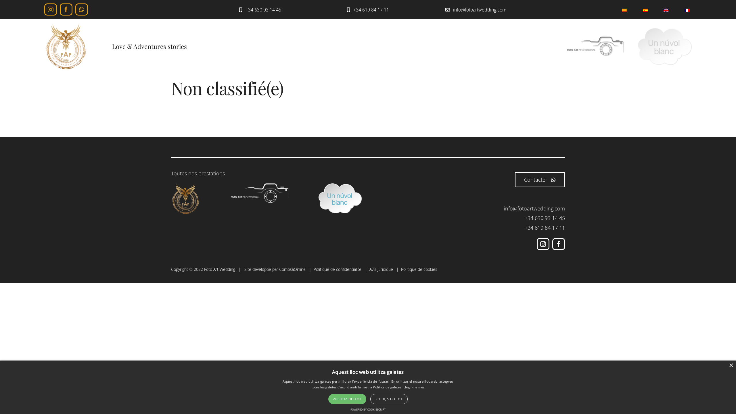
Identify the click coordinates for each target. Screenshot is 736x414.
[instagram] (50, 9)
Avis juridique (381, 269)
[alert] (368, 387)
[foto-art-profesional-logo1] (259, 186)
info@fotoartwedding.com (534, 208)
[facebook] (66, 9)
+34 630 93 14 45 (545, 217)
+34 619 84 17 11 (545, 227)
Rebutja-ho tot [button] (389, 399)
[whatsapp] (81, 9)
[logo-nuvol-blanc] (664, 30)
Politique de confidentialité (337, 269)
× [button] (731, 365)
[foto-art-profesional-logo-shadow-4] (595, 38)
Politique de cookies (419, 269)
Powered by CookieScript (368, 409)
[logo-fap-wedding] (65, 26)
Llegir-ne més (414, 387)
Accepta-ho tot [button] (347, 399)
